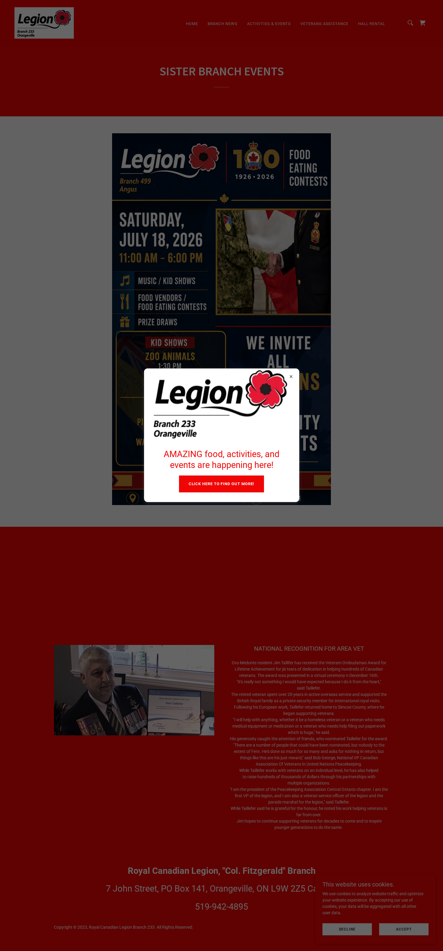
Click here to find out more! (222, 484)
